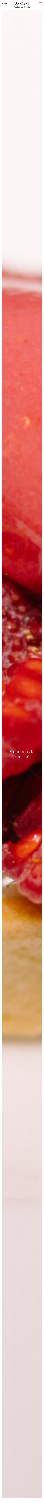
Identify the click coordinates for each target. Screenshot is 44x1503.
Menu (4, 3)
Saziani (22, 5)
